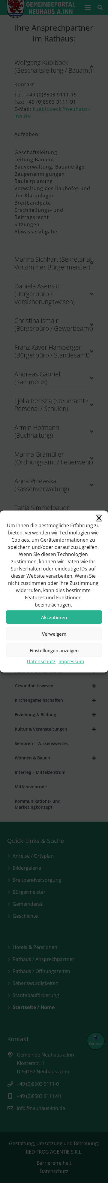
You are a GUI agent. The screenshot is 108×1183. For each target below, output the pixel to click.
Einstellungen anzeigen (54, 650)
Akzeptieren (54, 617)
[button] (99, 518)
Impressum (71, 661)
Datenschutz (41, 661)
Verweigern (54, 634)
